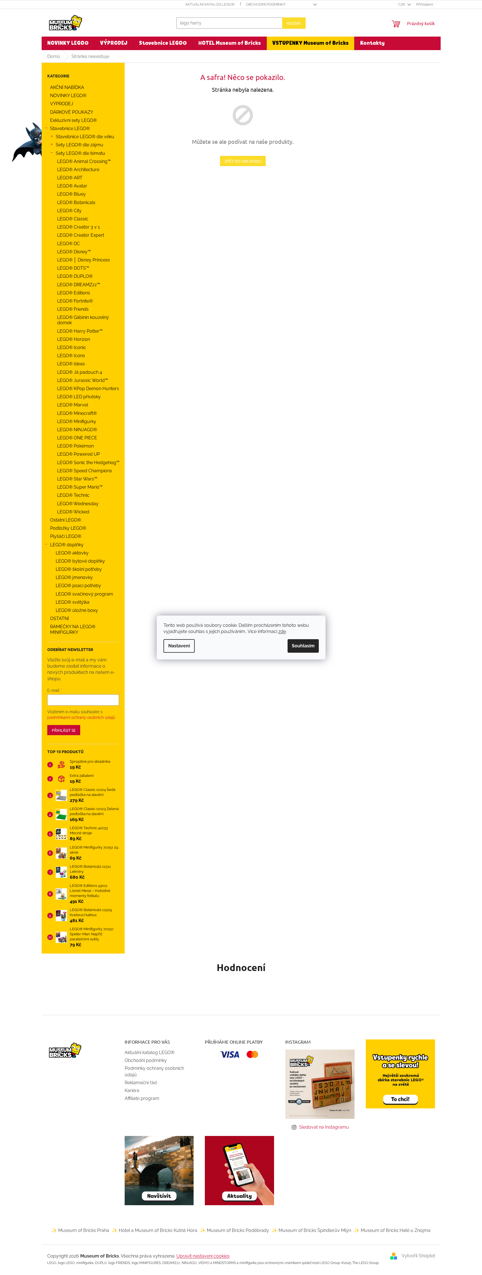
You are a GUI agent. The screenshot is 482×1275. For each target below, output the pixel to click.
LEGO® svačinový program (84, 594)
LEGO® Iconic (71, 347)
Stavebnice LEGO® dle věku (85, 136)
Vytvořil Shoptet (418, 1256)
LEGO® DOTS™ (73, 268)
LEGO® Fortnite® (75, 301)
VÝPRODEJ (61, 103)
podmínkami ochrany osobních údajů (81, 717)
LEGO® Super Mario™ (80, 487)
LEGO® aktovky (72, 553)
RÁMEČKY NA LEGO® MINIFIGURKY (72, 629)
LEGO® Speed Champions (84, 470)
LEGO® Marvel (72, 405)
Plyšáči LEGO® (65, 536)
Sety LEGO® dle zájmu (79, 144)
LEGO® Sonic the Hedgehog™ (88, 462)
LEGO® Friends (73, 309)
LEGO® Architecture (78, 169)
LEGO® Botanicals (76, 202)
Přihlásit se (64, 730)
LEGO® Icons (71, 355)
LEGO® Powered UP (78, 454)
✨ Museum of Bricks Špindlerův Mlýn (311, 1230)
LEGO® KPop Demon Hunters (88, 388)
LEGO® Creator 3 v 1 (78, 227)
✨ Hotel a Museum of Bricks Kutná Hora (154, 1230)
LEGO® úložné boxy (77, 610)
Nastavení (179, 645)
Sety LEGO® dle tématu (80, 153)
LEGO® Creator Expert (80, 235)
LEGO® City (69, 210)
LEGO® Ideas (71, 363)
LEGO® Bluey (71, 194)
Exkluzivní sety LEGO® (73, 120)
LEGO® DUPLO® (75, 276)
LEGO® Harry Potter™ (80, 331)
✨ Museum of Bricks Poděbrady (234, 1230)
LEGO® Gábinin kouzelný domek (83, 320)
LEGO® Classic (72, 219)
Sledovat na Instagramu (324, 1127)
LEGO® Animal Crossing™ (84, 161)
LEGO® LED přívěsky (79, 396)
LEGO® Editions (73, 293)
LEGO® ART (69, 177)
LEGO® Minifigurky (76, 421)
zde (282, 631)
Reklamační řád (141, 1082)
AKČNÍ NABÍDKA (67, 87)
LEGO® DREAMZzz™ (78, 284)
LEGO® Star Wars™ (77, 479)
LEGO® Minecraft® (77, 413)
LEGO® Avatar (72, 186)
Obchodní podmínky (265, 4)
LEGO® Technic (73, 495)
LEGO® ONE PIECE (77, 437)
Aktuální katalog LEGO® (210, 4)
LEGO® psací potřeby (78, 585)
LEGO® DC (68, 243)
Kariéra (132, 1090)
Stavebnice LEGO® (70, 128)
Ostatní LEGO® (65, 520)
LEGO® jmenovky (74, 577)
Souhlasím (303, 645)
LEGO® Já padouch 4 (79, 372)
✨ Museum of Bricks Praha (80, 1230)
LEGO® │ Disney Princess (83, 260)
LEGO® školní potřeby (79, 569)
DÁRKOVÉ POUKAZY (71, 112)
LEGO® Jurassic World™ (82, 380)
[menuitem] (68, 43)
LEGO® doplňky (67, 544)
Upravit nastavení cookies (203, 1256)
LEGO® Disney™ (74, 251)
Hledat (294, 23)
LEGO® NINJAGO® (77, 429)
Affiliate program (142, 1098)
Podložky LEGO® (68, 528)
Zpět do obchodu (243, 161)
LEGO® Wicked (73, 512)
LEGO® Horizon (73, 339)
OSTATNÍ (59, 618)
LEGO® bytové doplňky (80, 561)
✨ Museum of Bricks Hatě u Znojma (392, 1230)
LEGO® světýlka (72, 602)
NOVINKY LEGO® (68, 95)
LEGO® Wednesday (77, 503)
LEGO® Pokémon (75, 446)
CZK (402, 4)
